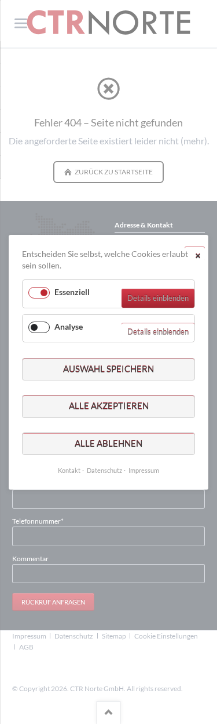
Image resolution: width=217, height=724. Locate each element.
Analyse (68, 326)
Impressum (143, 470)
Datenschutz (104, 470)
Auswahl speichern (108, 368)
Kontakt (69, 470)
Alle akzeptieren (109, 406)
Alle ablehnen (108, 443)
